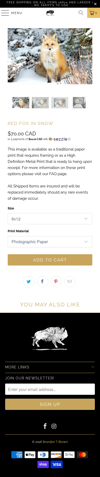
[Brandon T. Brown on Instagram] (54, 426)
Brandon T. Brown (55, 442)
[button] (39, 139)
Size (11, 208)
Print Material (18, 231)
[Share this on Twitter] (29, 281)
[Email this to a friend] (69, 281)
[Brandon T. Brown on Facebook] (45, 426)
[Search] (81, 13)
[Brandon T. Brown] (50, 13)
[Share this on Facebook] (42, 281)
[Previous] (12, 62)
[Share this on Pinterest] (56, 281)
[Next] (87, 62)
